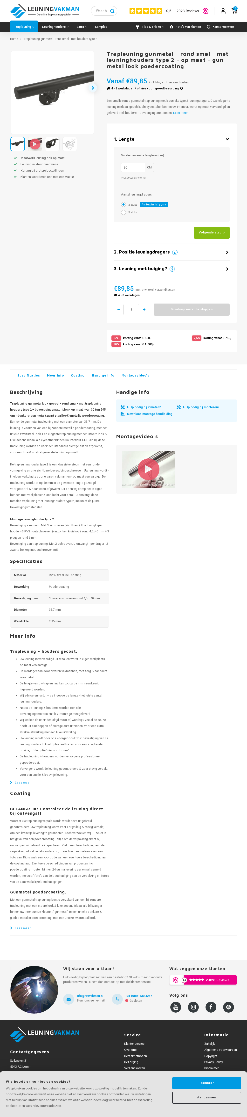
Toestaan (206, 1083)
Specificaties (28, 375)
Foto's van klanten (188, 26)
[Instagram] (193, 1007)
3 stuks (132, 212)
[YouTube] (175, 1007)
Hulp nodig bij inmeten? (144, 407)
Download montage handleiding (149, 414)
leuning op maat (66, 452)
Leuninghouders (54, 26)
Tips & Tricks (151, 26)
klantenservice (140, 981)
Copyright (210, 1056)
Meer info (55, 375)
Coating (78, 375)
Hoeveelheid (131, 309)
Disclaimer (211, 1068)
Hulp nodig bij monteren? (201, 407)
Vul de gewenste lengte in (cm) (142, 155)
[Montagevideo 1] (148, 469)
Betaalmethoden (135, 1056)
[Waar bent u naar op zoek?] (112, 11)
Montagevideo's (135, 375)
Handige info (103, 375)
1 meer (144, 309)
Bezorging (131, 1062)
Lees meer (180, 113)
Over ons (130, 1050)
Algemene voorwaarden (220, 1050)
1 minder (119, 309)
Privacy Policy (213, 1062)
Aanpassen (206, 1097)
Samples (101, 26)
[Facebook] (211, 1007)
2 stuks (147, 205)
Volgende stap (210, 232)
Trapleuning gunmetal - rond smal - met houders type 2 (60, 39)
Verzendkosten (134, 1068)
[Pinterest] (228, 1007)
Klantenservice (223, 26)
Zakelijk (209, 1044)
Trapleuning (22, 26)
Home (14, 39)
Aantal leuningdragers (136, 194)
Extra (80, 26)
